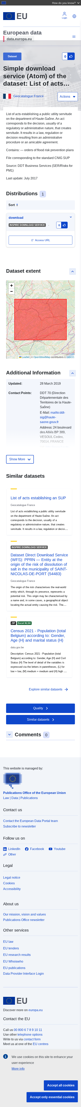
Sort (11, 205)
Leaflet (25, 357)
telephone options (29, 1034)
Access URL (42, 240)
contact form (32, 1039)
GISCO (70, 357)
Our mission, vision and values (24, 914)
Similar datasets (38, 719)
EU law (8, 941)
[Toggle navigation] (73, 37)
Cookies (9, 883)
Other (12, 854)
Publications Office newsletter (23, 920)
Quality (38, 708)
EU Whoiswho (13, 961)
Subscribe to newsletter (19, 826)
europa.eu (36, 1010)
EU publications (14, 968)
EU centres (40, 1044)
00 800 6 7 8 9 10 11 (28, 1030)
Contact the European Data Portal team (30, 821)
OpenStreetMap (41, 357)
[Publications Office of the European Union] (39, 780)
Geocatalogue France (28, 96)
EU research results (17, 954)
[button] (66, 2)
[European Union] (39, 1001)
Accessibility (12, 889)
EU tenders (11, 948)
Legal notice (11, 877)
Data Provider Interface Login (23, 973)
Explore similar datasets (49, 689)
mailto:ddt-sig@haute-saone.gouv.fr (52, 417)
